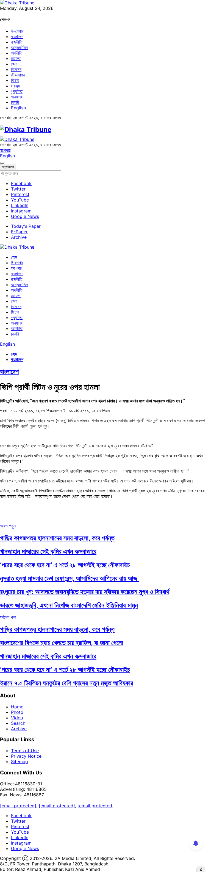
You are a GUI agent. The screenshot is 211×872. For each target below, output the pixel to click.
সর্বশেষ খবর (8, 617)
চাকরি (15, 102)
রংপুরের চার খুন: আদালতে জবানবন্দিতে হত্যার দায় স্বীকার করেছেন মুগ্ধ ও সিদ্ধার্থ (84, 592)
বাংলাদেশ (17, 36)
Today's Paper (26, 226)
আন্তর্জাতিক (19, 47)
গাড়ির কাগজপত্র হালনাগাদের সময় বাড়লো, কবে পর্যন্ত (57, 538)
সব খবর (16, 268)
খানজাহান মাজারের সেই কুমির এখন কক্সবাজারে (48, 551)
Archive (19, 237)
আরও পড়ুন (8, 526)
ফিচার (15, 80)
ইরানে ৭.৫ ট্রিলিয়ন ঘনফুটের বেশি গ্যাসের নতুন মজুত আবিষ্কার (66, 683)
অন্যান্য (17, 97)
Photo (17, 712)
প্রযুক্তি (17, 91)
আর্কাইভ (17, 328)
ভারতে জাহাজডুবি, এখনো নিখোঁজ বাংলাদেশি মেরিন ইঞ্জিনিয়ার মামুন (69, 605)
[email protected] (18, 805)
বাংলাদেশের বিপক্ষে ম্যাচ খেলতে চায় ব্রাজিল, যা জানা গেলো (61, 643)
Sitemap (19, 761)
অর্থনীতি (16, 53)
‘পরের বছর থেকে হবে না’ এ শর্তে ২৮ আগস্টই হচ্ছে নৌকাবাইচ (65, 565)
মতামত (16, 58)
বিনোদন (16, 69)
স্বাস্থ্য (15, 86)
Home (17, 706)
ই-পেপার (17, 31)
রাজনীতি (16, 42)
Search (18, 723)
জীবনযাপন (18, 75)
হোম (14, 257)
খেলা (14, 64)
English (18, 107)
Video (17, 717)
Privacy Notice (26, 756)
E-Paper (19, 231)
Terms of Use (25, 750)
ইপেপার (5, 150)
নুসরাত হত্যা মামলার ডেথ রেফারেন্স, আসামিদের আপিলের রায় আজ (69, 578)
